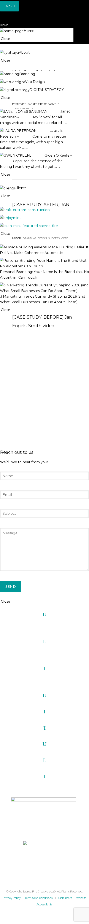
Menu (10, 6)
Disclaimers (64, 898)
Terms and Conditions (38, 898)
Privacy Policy (12, 898)
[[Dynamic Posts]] (25, 210)
